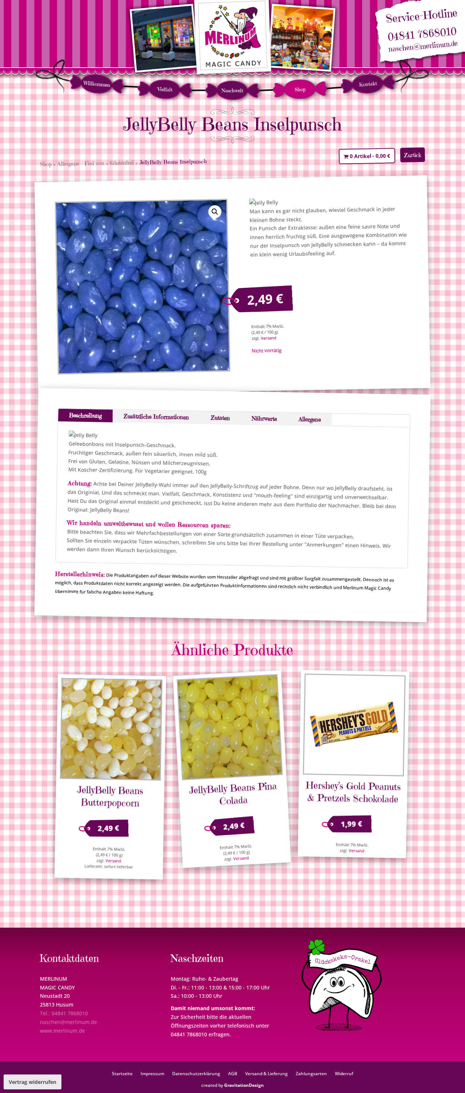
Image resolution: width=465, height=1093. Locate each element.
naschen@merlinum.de (423, 46)
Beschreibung (85, 415)
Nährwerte (264, 418)
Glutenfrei (122, 162)
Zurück (412, 155)
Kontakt (368, 84)
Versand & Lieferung (266, 1073)
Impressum (152, 1073)
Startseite (122, 1073)
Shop (300, 89)
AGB (232, 1073)
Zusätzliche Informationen (156, 416)
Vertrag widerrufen (32, 1081)
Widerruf (344, 1073)
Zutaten (220, 418)
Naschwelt (232, 90)
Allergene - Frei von (80, 163)
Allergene (310, 419)
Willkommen (96, 84)
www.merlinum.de (62, 1030)
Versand (268, 338)
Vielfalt (165, 89)
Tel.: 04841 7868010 (64, 1013)
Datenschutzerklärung (196, 1073)
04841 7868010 (422, 34)
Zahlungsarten (311, 1073)
